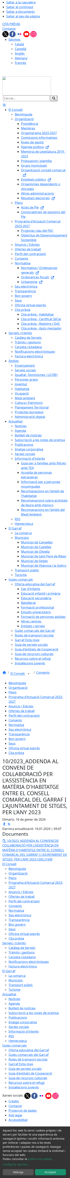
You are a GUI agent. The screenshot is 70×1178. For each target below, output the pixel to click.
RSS (11, 1036)
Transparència (19, 734)
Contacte (9, 29)
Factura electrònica (23, 966)
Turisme (14, 989)
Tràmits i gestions (22, 952)
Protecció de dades (23, 1110)
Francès (20, 63)
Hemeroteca (18, 1041)
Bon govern (17, 739)
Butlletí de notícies (22, 1008)
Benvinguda (17, 683)
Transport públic (21, 985)
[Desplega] (28, 674)
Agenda (14, 1003)
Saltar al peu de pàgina (23, 16)
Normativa (16, 725)
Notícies (14, 999)
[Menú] (4, 105)
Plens (13, 692)
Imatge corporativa (23, 1022)
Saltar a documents (20, 11)
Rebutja (18, 1172)
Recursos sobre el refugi (27, 1083)
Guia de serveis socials (25, 1069)
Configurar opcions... (16, 1164)
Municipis (16, 980)
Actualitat (9, 994)
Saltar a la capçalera (21, 2)
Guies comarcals (14, 1045)
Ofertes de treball (22, 711)
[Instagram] (33, 34)
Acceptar (50, 1172)
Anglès (20, 53)
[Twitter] (5, 34)
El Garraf (8, 971)
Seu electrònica (20, 729)
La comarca (17, 976)
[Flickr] (19, 34)
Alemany (21, 58)
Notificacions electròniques (29, 962)
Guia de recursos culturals (28, 1078)
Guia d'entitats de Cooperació (30, 1073)
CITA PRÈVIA (11, 24)
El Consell (17, 674)
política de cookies (40, 1159)
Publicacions (18, 1017)
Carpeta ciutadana (22, 957)
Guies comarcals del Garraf (29, 1055)
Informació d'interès (24, 1031)
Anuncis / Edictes (21, 706)
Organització (18, 688)
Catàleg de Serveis (22, 948)
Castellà (20, 49)
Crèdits (14, 1101)
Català (19, 44)
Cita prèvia (16, 753)
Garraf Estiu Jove (21, 1064)
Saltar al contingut (19, 7)
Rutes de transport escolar (28, 1059)
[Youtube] (26, 34)
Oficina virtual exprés (24, 748)
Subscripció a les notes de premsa (34, 1013)
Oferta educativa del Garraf (29, 1050)
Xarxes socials (19, 1027)
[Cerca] (53, 98)
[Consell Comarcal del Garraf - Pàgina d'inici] (26, 85)
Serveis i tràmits (14, 943)
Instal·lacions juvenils (24, 1087)
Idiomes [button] (14, 39)
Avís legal (15, 1115)
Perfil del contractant (24, 715)
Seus (12, 743)
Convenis (43, 672)
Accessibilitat (18, 1120)
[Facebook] (12, 34)
